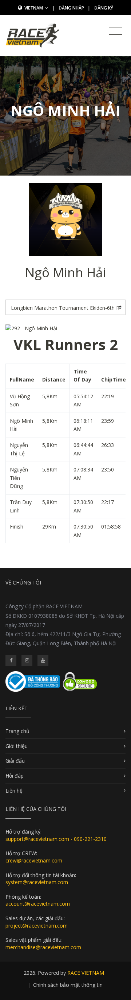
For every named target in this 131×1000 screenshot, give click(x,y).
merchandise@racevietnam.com (43, 947)
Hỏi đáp (14, 775)
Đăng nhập (71, 8)
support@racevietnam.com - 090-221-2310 (56, 838)
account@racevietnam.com (37, 903)
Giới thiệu (16, 746)
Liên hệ (14, 790)
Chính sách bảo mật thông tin (68, 984)
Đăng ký (103, 8)
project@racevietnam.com (36, 925)
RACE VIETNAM (85, 972)
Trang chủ (17, 731)
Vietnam (34, 8)
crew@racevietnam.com (33, 860)
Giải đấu (15, 760)
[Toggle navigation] (115, 31)
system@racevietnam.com (36, 882)
